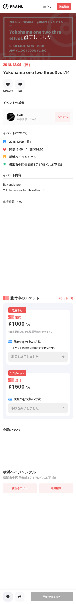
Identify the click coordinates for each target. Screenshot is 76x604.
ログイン (47, 6)
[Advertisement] (38, 248)
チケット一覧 (65, 298)
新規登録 (64, 6)
